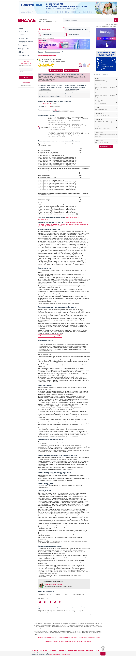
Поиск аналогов (57, 70)
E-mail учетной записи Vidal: (25, 66)
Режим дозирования (46, 92)
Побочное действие (71, 92)
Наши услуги (23, 31)
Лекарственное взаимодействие (50, 96)
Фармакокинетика (45, 89)
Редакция (43, 650)
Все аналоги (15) (106, 146)
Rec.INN (56, 111)
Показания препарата (72, 89)
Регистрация (26, 82)
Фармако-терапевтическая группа (50, 87)
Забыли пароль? (26, 85)
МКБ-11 (21, 52)
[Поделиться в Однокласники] (45, 602)
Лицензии (62, 650)
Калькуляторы (23, 48)
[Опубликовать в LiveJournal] (55, 602)
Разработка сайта (92, 650)
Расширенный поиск (111, 24)
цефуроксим (57, 110)
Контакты (68, 96)
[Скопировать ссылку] (60, 602)
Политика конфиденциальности (68, 637)
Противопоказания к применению (50, 94)
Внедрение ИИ (23, 55)
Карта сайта (53, 650)
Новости (21, 28)
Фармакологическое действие (75, 87)
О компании (22, 35)
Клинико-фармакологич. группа (75, 85)
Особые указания (71, 94)
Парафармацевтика (25, 42)
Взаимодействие (72, 70)
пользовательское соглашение (59, 654)
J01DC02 (48, 106)
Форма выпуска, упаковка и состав (50, 85)
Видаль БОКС (23, 38)
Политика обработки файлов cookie (89, 637)
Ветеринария (23, 45)
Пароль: (21, 71)
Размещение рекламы (76, 650)
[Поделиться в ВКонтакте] (40, 602)
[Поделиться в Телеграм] (50, 602)
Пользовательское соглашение (47, 637)
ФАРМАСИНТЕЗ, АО (44, 103)
